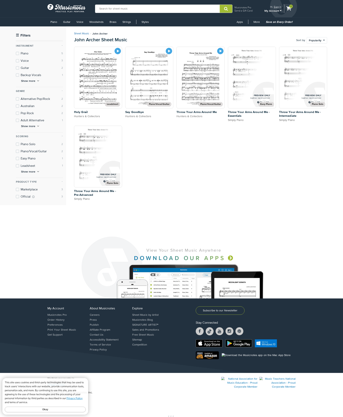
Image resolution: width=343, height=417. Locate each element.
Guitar (66, 22)
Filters (23, 35)
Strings (126, 22)
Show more (28, 80)
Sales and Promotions (145, 329)
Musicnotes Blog (142, 320)
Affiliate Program (100, 329)
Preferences (55, 324)
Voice (79, 22)
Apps (240, 22)
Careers (95, 315)
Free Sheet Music (143, 334)
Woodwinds (96, 22)
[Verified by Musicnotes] (33, 197)
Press (93, 320)
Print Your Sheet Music (61, 329)
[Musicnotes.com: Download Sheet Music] (66, 8)
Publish (94, 324)
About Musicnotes (102, 308)
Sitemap (137, 339)
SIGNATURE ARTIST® (145, 324)
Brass (113, 22)
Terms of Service (100, 344)
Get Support (55, 334)
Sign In (277, 6)
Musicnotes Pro (242, 7)
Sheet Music (81, 33)
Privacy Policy (98, 349)
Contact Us (96, 334)
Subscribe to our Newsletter (220, 310)
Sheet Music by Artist (145, 315)
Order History (56, 320)
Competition (139, 344)
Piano (53, 22)
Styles (145, 22)
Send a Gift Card (243, 10)
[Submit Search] (226, 9)
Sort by (300, 40)
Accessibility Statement (104, 339)
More (258, 23)
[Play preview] (118, 51)
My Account (272, 10)
